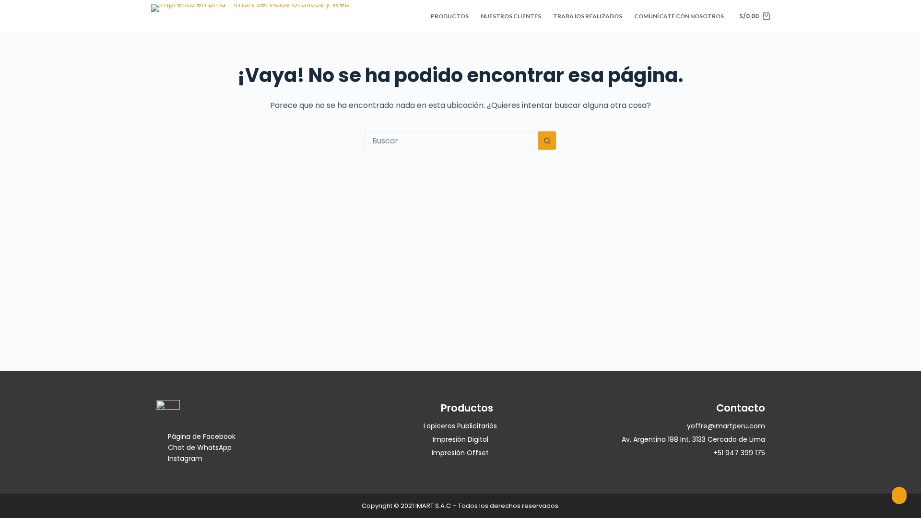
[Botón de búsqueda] (547, 140)
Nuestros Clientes (511, 16)
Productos (450, 16)
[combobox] (451, 140)
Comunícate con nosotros (679, 16)
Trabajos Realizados (587, 16)
